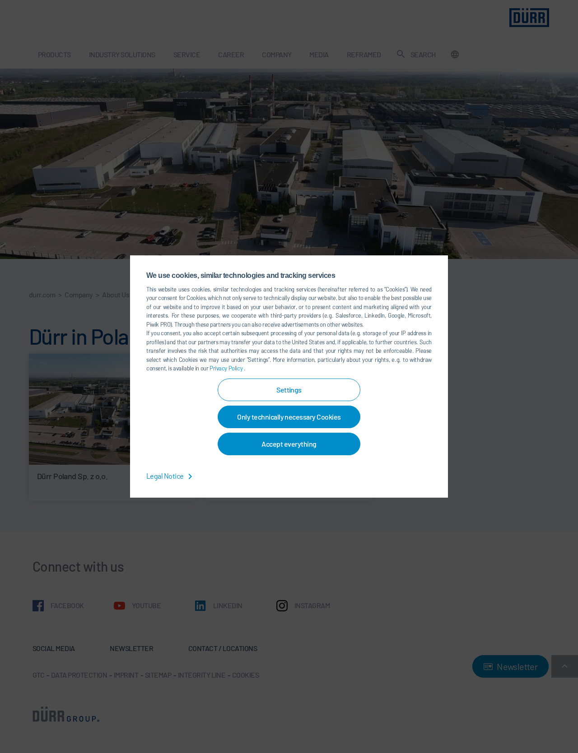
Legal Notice (165, 475)
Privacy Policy (227, 368)
